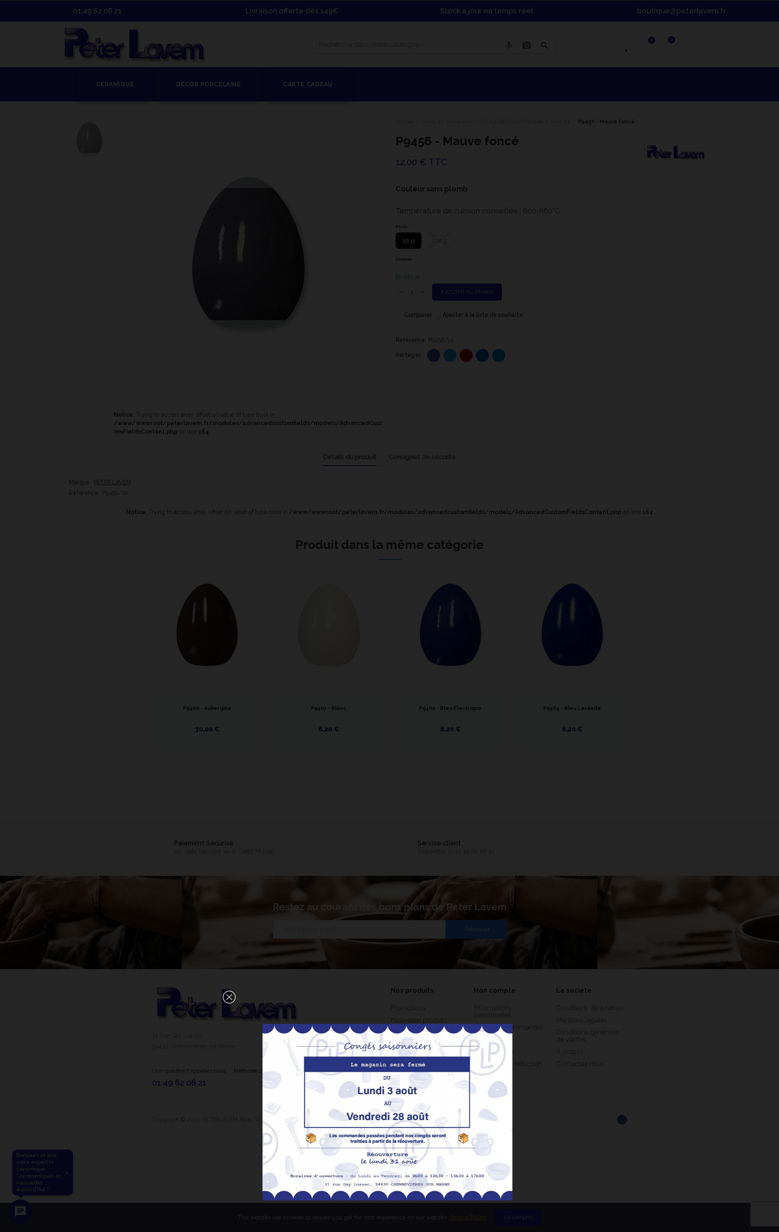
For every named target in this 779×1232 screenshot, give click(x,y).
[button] (229, 997)
